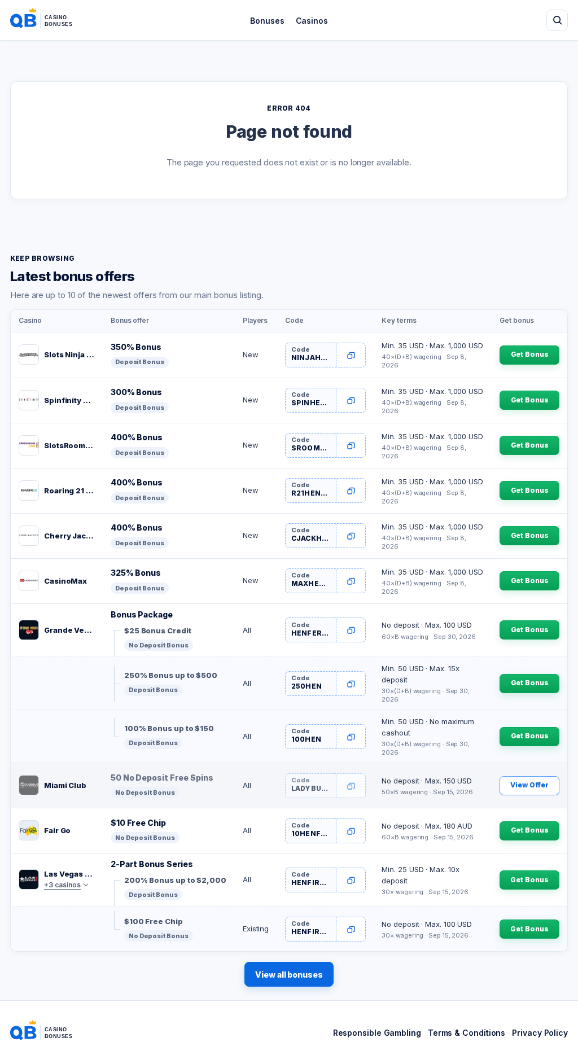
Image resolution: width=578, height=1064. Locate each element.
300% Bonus (136, 392)
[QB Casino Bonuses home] (50, 20)
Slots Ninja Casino (69, 354)
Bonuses (267, 20)
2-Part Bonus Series (152, 864)
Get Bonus (530, 354)
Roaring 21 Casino (69, 490)
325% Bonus (136, 572)
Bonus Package (142, 614)
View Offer (529, 785)
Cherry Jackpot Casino (69, 535)
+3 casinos (62, 885)
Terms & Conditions (466, 1032)
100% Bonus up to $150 (169, 728)
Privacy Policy (540, 1032)
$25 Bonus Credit (157, 630)
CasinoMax (65, 580)
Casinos (312, 20)
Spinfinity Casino (69, 400)
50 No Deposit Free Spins (162, 777)
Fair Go (57, 830)
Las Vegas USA (69, 873)
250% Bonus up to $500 (170, 675)
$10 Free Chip (138, 822)
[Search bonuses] (557, 20)
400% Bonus (137, 437)
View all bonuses (289, 974)
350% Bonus (136, 347)
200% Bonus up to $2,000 (175, 880)
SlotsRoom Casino (69, 445)
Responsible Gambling (377, 1032)
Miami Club (65, 785)
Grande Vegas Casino (69, 629)
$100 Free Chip (153, 921)
